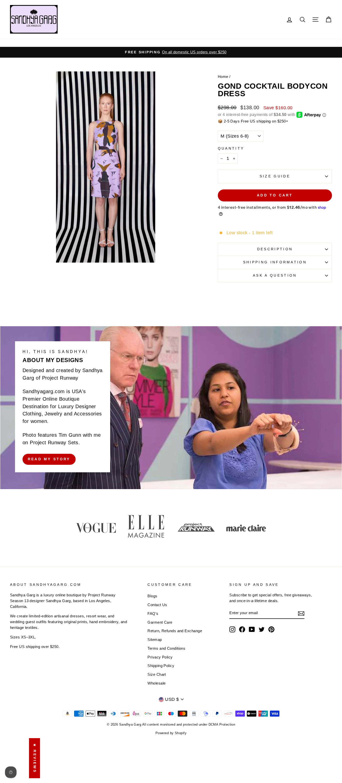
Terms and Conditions (166, 648)
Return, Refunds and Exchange (174, 631)
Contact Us (157, 605)
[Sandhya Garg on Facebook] (242, 629)
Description (275, 249)
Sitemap (154, 639)
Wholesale (156, 683)
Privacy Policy (160, 657)
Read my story (49, 459)
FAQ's (152, 613)
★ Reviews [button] (35, 758)
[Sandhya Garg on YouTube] (252, 629)
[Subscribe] (301, 613)
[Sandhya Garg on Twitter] (262, 629)
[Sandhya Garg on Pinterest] (271, 629)
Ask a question (275, 275)
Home (223, 76)
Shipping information (275, 262)
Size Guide (275, 176)
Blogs (152, 596)
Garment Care (159, 622)
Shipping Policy (160, 665)
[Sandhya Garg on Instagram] (232, 629)
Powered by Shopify (171, 733)
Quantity (231, 148)
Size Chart (156, 674)
